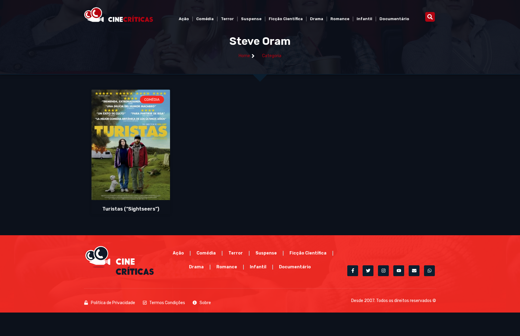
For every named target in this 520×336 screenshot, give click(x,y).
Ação (184, 19)
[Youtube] (398, 270)
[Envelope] (414, 270)
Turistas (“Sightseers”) (130, 209)
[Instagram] (383, 270)
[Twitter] (368, 270)
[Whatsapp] (429, 270)
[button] (430, 17)
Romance (339, 19)
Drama (316, 19)
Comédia (205, 19)
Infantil (364, 19)
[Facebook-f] (352, 270)
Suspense (251, 19)
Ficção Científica (286, 19)
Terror (227, 19)
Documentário (394, 19)
